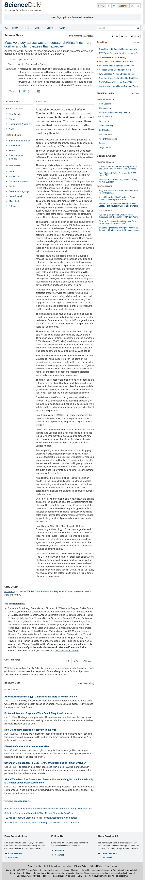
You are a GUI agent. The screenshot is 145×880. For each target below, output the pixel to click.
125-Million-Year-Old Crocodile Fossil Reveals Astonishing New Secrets (40, 817)
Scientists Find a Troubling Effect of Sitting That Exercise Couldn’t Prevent (41, 822)
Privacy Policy (80, 866)
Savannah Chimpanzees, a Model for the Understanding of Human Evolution (45, 762)
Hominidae (14, 176)
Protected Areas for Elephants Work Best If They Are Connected (38, 713)
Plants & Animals (14, 108)
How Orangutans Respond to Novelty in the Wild (30, 729)
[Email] (38, 91)
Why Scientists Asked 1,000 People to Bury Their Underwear (118, 191)
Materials (9, 591)
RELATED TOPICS (13, 101)
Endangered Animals (19, 124)
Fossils (102, 143)
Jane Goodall (15, 196)
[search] (138, 27)
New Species (15, 114)
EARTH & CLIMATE (104, 116)
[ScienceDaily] (22, 5)
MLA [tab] (67, 661)
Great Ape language (19, 191)
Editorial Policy (96, 866)
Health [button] (15, 27)
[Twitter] (24, 91)
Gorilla (12, 186)
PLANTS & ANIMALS (105, 99)
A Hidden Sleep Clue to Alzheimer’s (115, 69)
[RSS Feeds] (132, 5)
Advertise (67, 866)
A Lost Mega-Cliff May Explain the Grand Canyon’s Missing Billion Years (117, 198)
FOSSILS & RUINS (104, 134)
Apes (11, 129)
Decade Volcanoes (18, 181)
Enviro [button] (38, 27)
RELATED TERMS (13, 165)
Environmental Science (16, 157)
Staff (46, 866)
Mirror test (14, 201)
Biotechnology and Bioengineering (114, 112)
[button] (115, 36)
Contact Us (107, 857)
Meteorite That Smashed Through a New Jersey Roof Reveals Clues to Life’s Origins (118, 204)
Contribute (55, 866)
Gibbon (12, 171)
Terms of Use (111, 866)
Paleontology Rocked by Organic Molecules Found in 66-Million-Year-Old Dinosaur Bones (119, 228)
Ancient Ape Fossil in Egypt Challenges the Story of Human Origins (40, 696)
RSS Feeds (13, 857)
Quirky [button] (62, 27)
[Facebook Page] (109, 5)
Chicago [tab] (87, 661)
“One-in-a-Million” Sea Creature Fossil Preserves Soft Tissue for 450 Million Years (118, 215)
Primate (13, 206)
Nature (12, 119)
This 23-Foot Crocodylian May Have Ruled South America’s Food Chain (118, 222)
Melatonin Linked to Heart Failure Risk (116, 61)
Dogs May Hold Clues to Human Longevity (118, 49)
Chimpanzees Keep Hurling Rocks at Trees (118, 86)
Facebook (59, 850)
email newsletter (85, 17)
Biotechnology (105, 107)
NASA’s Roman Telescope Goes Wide (116, 82)
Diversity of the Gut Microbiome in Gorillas (26, 746)
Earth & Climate (13, 134)
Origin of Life (105, 147)
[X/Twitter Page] (114, 5)
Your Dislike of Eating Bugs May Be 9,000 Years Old (117, 174)
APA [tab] (76, 661)
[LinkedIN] (34, 91)
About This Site (34, 866)
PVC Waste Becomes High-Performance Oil (118, 53)
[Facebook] (19, 91)
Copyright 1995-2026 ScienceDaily (21, 870)
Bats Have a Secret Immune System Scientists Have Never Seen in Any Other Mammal (48, 808)
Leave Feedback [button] (109, 853)
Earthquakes (104, 129)
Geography (104, 121)
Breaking (102, 42)
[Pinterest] (29, 91)
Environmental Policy (19, 140)
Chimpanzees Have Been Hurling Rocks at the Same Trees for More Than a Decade (118, 167)
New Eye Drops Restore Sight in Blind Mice (118, 77)
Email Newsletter (15, 853)
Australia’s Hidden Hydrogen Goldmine (116, 65)
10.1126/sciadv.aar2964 (67, 650)
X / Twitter (59, 854)
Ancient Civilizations (108, 138)
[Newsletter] (138, 5)
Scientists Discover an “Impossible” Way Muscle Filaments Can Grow (39, 813)
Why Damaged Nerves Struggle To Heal (117, 73)
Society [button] (50, 27)
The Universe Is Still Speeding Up (114, 57)
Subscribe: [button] (123, 5)
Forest (12, 150)
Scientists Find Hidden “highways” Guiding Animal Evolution (118, 180)
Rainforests (14, 145)
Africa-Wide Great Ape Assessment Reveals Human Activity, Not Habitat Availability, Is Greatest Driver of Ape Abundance (49, 781)
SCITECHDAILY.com (24, 801)
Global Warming (106, 125)
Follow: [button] (101, 5)
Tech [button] (26, 27)
